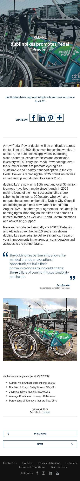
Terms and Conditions (32, 467)
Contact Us (10, 463)
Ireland (46, 412)
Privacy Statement (49, 463)
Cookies (27, 463)
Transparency (59, 467)
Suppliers (71, 463)
